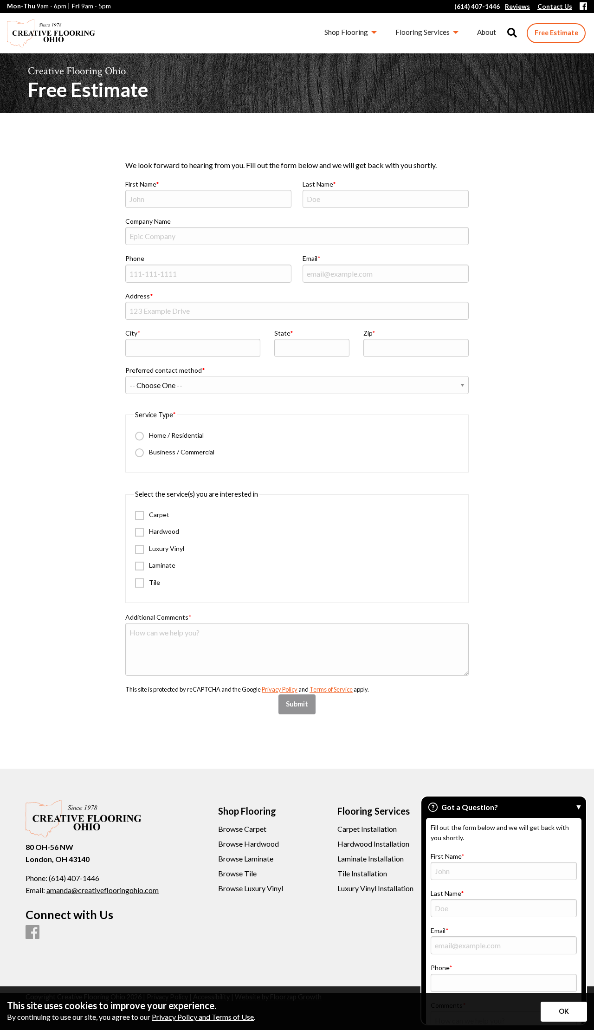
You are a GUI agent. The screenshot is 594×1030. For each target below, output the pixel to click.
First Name (140, 184)
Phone (134, 258)
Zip (367, 333)
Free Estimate (556, 33)
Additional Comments (156, 617)
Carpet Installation (367, 829)
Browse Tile (237, 873)
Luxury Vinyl (166, 548)
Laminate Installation (370, 858)
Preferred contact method (163, 370)
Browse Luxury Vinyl (250, 888)
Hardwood (163, 531)
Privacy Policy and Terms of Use (203, 1016)
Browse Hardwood (248, 844)
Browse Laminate (245, 858)
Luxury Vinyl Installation (375, 888)
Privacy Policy (279, 689)
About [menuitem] (486, 32)
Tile (154, 582)
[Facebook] (583, 6)
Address (137, 296)
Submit (297, 704)
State (282, 333)
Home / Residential (176, 435)
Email (310, 258)
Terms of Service (331, 689)
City (131, 333)
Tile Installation (362, 873)
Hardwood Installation (373, 844)
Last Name (318, 184)
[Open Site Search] (512, 33)
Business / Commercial (181, 452)
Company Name (148, 221)
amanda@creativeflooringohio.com (102, 890)
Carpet (158, 514)
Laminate (161, 565)
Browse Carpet (242, 829)
